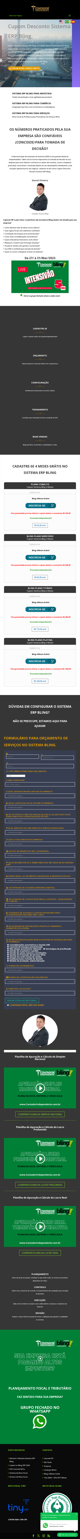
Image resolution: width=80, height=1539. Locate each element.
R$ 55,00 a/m (40, 525)
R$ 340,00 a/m (40, 681)
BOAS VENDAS (40, 436)
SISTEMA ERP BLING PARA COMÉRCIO (31, 103)
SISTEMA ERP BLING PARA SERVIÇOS (31, 113)
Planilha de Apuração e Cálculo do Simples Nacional (40, 1058)
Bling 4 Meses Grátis (52, 1474)
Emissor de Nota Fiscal (18, 1477)
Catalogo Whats (50, 1470)
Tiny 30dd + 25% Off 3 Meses (55, 1478)
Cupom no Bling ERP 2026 (19, 1465)
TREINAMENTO (40, 409)
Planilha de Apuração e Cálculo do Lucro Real (40, 1197)
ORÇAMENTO (40, 355)
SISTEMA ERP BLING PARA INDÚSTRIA (32, 93)
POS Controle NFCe (17, 1469)
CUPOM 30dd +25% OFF (17, 1519)
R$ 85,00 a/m (40, 577)
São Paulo (48, 1462)
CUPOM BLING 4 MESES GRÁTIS (25, 68)
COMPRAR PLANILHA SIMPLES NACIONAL (40, 1114)
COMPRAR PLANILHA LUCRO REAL (40, 1252)
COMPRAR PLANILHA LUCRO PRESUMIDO (40, 1184)
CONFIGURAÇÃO (40, 382)
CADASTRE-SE (40, 328)
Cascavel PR (48, 1458)
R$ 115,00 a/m (40, 629)
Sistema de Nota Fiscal (18, 1473)
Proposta (47, 1466)
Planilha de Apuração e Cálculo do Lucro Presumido (40, 1128)
